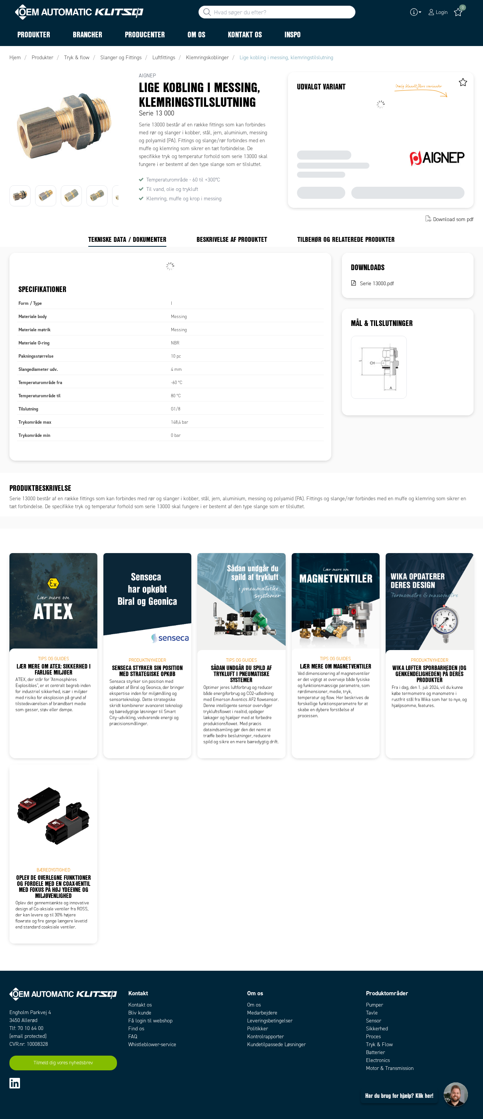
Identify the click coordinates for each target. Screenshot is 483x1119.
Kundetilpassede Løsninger (276, 1044)
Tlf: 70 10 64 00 (26, 1028)
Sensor (373, 1021)
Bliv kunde (139, 1013)
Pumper (374, 1005)
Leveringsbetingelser (269, 1021)
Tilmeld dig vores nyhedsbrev (63, 1063)
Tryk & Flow (379, 1044)
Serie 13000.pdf (377, 283)
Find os (136, 1028)
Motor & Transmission (390, 1068)
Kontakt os (140, 1005)
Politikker (257, 1028)
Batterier (375, 1052)
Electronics (378, 1060)
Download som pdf (453, 219)
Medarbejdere (262, 1013)
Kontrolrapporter (265, 1036)
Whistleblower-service (152, 1044)
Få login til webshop (150, 1021)
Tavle (372, 1013)
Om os (254, 1005)
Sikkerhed (377, 1028)
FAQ (132, 1036)
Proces (373, 1036)
